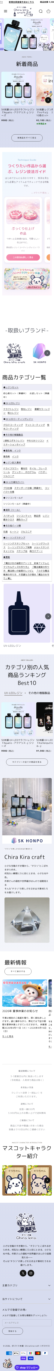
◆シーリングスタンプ (14, 537)
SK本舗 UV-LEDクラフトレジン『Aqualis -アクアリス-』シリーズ (17, 112)
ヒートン (14, 531)
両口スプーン (36, 551)
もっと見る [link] (8, 1036)
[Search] (41, 11)
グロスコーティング (13, 424)
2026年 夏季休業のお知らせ (20, 1011)
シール (6, 472)
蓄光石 (24, 468)
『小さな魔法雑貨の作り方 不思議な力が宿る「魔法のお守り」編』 (26, 574)
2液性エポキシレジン (13, 440)
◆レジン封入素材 (12, 462)
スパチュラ (8, 515)
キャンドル (8, 551)
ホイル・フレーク (38, 468)
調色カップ (21, 519)
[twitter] (23, 1273)
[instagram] (31, 1273)
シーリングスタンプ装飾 (20, 547)
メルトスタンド (41, 547)
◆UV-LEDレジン (11, 403)
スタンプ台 (21, 551)
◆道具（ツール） (12, 509)
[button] (5, 11)
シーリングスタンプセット (16, 543)
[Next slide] (48, 100)
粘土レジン (13, 412)
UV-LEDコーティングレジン (19, 419)
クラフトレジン (11, 409)
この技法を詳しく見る (23, 257)
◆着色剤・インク (12, 450)
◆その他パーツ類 (12, 525)
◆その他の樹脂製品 (13, 434)
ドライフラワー (11, 468)
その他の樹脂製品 (39, 693)
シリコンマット (24, 515)
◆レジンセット (11, 387)
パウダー (42, 472)
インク (15, 456)
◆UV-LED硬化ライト (13, 482)
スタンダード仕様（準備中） (28, 488)
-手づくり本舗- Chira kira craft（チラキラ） (31, 1346)
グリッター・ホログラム (24, 472)
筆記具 (37, 515)
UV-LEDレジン (12, 645)
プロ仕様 (7, 488)
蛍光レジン (26, 409)
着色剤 (6, 456)
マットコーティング (35, 424)
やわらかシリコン (35, 440)
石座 (5, 531)
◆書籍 (6, 557)
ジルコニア (8, 476)
